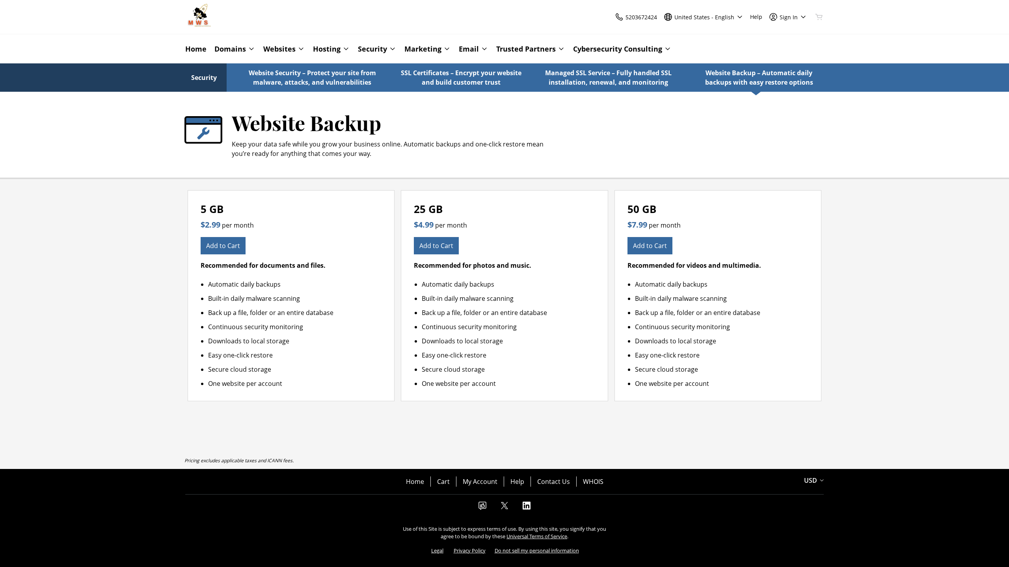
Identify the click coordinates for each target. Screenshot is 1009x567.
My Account (480, 481)
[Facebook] (482, 508)
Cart (443, 481)
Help (517, 481)
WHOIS (593, 481)
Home (415, 481)
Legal (437, 550)
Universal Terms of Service (536, 536)
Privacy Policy (470, 550)
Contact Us (553, 481)
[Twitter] (504, 508)
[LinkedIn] (526, 508)
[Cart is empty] (819, 17)
